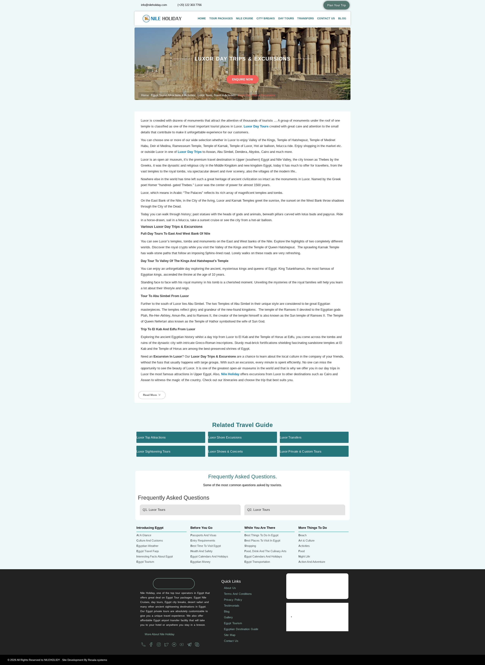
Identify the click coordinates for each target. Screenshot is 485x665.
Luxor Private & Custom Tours (300, 451)
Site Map (229, 635)
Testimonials (231, 605)
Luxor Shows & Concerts (225, 451)
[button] (152, 395)
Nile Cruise (244, 18)
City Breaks (266, 18)
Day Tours (286, 18)
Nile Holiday (230, 374)
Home (202, 18)
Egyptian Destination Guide (241, 629)
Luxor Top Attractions (151, 437)
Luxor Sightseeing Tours (153, 451)
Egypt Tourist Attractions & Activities (173, 95)
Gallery (228, 617)
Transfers (305, 18)
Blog (342, 18)
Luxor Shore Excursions (225, 437)
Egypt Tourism (233, 623)
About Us (230, 588)
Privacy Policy (233, 599)
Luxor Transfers (291, 437)
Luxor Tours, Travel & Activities (217, 95)
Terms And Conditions (238, 593)
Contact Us (326, 18)
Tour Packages (221, 18)
